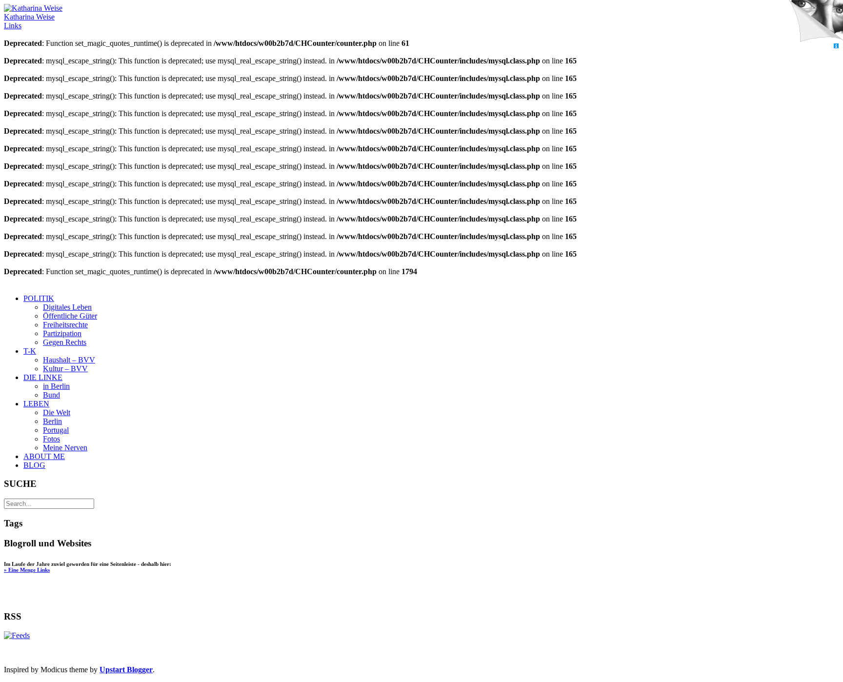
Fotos (51, 439)
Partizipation (62, 333)
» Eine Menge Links (27, 570)
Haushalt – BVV (69, 360)
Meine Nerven (65, 447)
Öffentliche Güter (70, 316)
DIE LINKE (42, 377)
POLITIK (38, 298)
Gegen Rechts (64, 342)
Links (12, 25)
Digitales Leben (67, 307)
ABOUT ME (44, 456)
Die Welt (56, 412)
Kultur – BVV (65, 368)
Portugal (56, 430)
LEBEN (36, 404)
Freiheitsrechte (65, 325)
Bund (51, 395)
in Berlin (56, 386)
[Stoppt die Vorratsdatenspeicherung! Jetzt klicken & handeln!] (815, 21)
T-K (29, 351)
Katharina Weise (29, 17)
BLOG (34, 465)
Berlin (52, 421)
